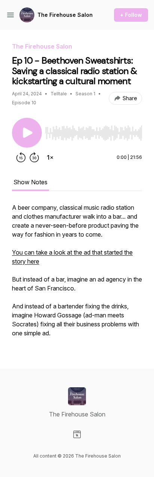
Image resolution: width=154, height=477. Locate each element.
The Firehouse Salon (65, 15)
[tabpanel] (77, 274)
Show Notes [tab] (30, 182)
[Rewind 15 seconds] (21, 157)
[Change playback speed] (50, 157)
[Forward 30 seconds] (34, 157)
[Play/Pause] (27, 133)
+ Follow (131, 15)
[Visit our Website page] (77, 434)
